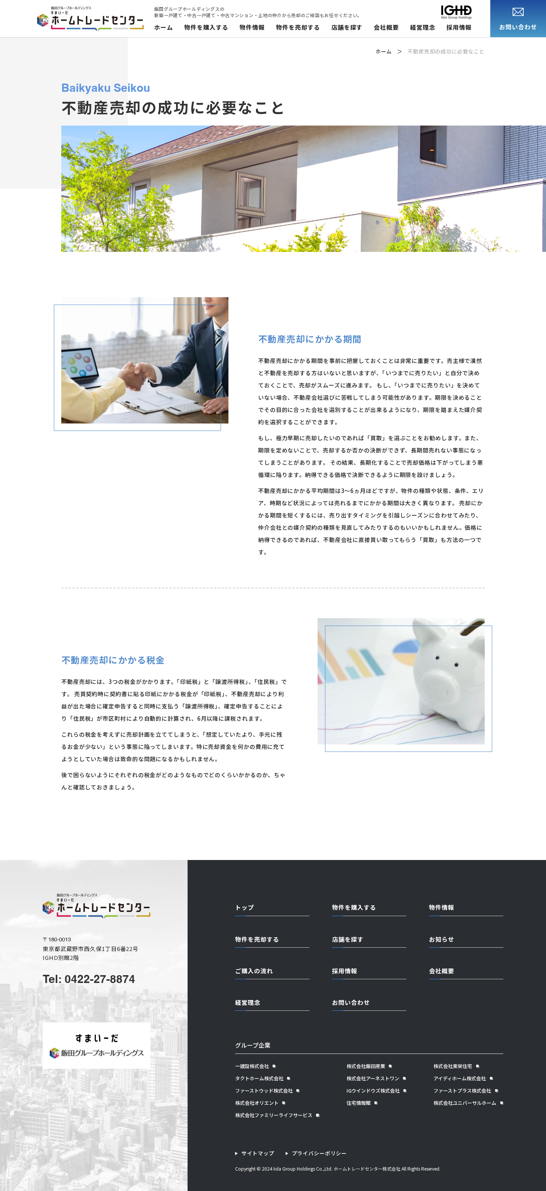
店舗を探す (347, 27)
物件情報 (252, 27)
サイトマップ (257, 1153)
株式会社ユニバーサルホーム (464, 1103)
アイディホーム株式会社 (459, 1078)
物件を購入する (206, 27)
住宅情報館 (359, 1103)
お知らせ (441, 939)
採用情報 (459, 27)
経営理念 (422, 27)
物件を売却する (298, 27)
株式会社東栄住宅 (452, 1066)
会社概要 (386, 27)
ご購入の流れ (254, 970)
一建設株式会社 (252, 1066)
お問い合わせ (351, 1002)
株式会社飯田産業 (366, 1066)
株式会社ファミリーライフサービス (273, 1115)
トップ (244, 907)
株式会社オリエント (257, 1103)
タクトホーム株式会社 (259, 1078)
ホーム (163, 27)
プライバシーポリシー (319, 1153)
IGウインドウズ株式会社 (373, 1090)
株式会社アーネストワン (373, 1078)
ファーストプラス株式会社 (462, 1090)
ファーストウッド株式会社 (264, 1090)
